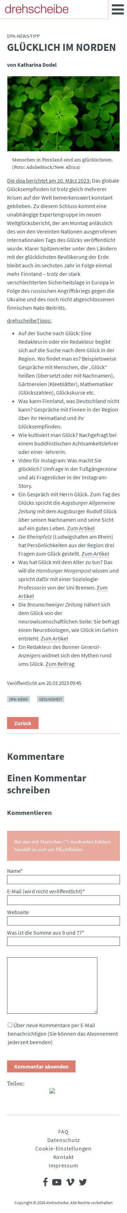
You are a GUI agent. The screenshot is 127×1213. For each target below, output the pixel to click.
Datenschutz (63, 1139)
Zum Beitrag (60, 663)
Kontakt (63, 1156)
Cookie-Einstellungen (63, 1148)
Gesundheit (50, 699)
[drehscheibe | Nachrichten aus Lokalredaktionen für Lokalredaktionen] (36, 8)
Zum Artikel (81, 528)
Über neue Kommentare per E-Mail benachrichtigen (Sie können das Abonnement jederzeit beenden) (63, 1034)
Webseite (18, 912)
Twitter (26, 1093)
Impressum (63, 1165)
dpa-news (18, 699)
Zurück (22, 723)
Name (15, 870)
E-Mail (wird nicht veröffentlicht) (46, 891)
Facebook (12, 1093)
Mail (41, 1093)
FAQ (63, 1131)
